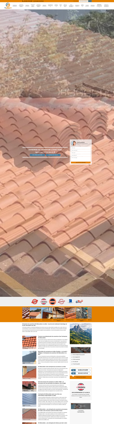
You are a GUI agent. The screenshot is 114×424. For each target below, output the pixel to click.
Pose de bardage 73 (82, 6)
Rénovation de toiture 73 (27, 5)
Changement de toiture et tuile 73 (50, 6)
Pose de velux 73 (60, 6)
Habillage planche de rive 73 (65, 6)
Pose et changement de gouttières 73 (71, 6)
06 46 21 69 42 (39, 1)
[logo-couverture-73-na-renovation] (8, 5)
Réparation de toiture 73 (44, 5)
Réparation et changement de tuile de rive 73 (106, 6)
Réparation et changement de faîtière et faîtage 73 (99, 5)
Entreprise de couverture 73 (15, 5)
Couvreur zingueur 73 (87, 5)
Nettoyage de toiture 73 (56, 6)
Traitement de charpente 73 (77, 5)
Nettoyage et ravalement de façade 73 (38, 6)
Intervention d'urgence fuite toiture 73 (21, 6)
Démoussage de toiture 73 (93, 5)
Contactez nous (53, 155)
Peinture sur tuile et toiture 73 (33, 6)
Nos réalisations (37, 155)
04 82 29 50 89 (28, 1)
